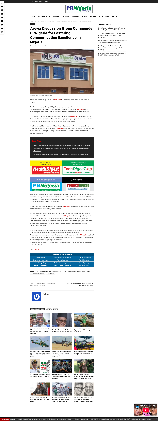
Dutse (64, 271)
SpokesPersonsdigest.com (62, 263)
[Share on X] (2, 10)
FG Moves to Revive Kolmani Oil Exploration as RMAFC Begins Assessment (83, 329)
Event (107, 16)
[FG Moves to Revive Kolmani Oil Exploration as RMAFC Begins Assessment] (84, 320)
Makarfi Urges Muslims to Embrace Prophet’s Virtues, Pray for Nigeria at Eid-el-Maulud (61, 145)
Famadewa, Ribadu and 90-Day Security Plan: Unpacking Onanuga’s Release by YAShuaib (83, 399)
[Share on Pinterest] (2, 21)
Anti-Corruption (44, 16)
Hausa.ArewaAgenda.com (62, 266)
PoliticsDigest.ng (62, 260)
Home (31, 1)
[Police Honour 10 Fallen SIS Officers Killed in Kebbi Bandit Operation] (62, 366)
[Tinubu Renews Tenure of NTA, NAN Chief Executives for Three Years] (40, 389)
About (36, 1)
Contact (46, 1)
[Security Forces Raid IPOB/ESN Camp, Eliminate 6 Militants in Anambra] (84, 343)
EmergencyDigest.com (40, 260)
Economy (66, 16)
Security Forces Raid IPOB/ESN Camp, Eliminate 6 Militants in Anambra (83, 353)
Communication (57, 271)
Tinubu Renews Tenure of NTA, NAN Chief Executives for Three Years (39, 399)
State (101, 16)
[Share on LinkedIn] (2, 13)
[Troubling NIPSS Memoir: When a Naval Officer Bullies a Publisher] (40, 366)
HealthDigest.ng (40, 263)
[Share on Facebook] (2, 6)
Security (84, 16)
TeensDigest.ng (84, 263)
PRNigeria (57, 100)
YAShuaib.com (84, 266)
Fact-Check (56, 16)
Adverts (41, 1)
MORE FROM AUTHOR (52, 309)
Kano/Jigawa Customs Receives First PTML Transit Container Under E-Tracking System (61, 399)
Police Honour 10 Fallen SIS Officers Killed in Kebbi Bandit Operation (61, 376)
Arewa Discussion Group (45, 271)
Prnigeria (34, 45)
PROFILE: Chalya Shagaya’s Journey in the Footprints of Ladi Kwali (42, 284)
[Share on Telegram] (2, 17)
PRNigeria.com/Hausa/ (84, 257)
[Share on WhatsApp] (2, 2)
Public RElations (50, 273)
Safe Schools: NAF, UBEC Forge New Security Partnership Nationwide (80, 284)
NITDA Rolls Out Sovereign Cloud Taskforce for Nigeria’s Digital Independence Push (112, 54)
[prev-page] (31, 405)
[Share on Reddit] (2, 24)
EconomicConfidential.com (62, 257)
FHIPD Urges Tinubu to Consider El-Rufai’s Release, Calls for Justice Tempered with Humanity (62, 329)
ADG (36, 271)
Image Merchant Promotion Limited (76, 271)
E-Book (114, 16)
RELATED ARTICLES (37, 309)
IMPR (88, 271)
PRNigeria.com (41, 257)
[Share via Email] (2, 28)
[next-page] (34, 405)
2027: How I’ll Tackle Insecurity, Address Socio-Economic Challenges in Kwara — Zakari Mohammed (112, 35)
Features (93, 16)
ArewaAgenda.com (40, 266)
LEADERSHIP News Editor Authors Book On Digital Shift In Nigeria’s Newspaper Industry (61, 154)
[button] (125, 17)
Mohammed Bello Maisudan (38, 273)
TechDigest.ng (84, 260)
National (75, 16)
